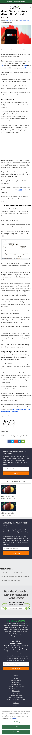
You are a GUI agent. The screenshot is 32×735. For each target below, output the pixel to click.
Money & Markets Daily (24, 20)
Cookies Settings (16, 722)
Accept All (16, 732)
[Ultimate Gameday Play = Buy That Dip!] (8, 489)
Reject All (15, 727)
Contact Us (16, 705)
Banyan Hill (9, 1)
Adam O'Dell (8, 20)
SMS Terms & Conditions (16, 697)
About (16, 678)
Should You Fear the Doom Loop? (10, 580)
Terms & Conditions (16, 695)
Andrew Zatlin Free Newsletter (16, 689)
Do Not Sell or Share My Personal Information (16, 700)
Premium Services (16, 680)
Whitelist (16, 703)
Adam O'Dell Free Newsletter (16, 687)
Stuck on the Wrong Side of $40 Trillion (12, 573)
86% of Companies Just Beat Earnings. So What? (15, 576)
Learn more (19, 636)
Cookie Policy (16, 693)
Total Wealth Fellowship (19, 1)
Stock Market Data (16, 684)
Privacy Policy (16, 691)
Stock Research (16, 682)
